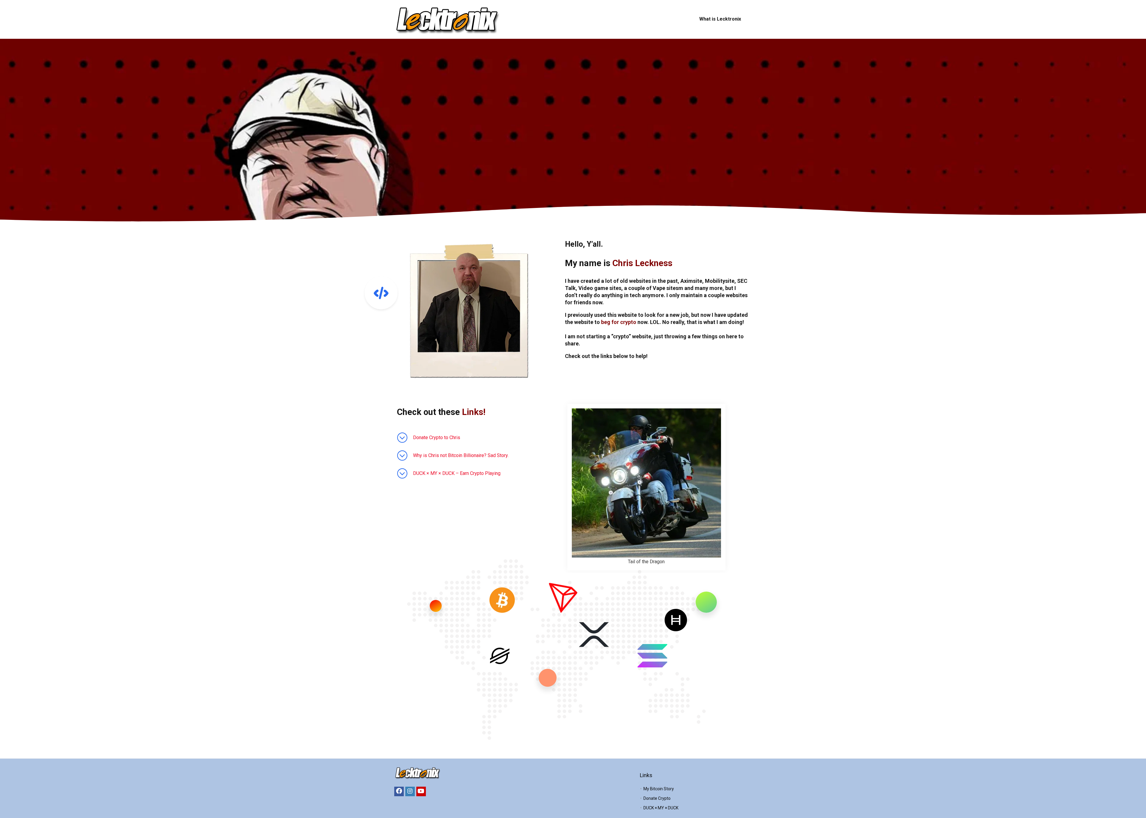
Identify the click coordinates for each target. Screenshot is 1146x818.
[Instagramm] (410, 791)
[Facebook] (399, 791)
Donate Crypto (657, 798)
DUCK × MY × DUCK (660, 807)
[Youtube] (421, 791)
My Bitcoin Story (658, 788)
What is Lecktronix (720, 19)
